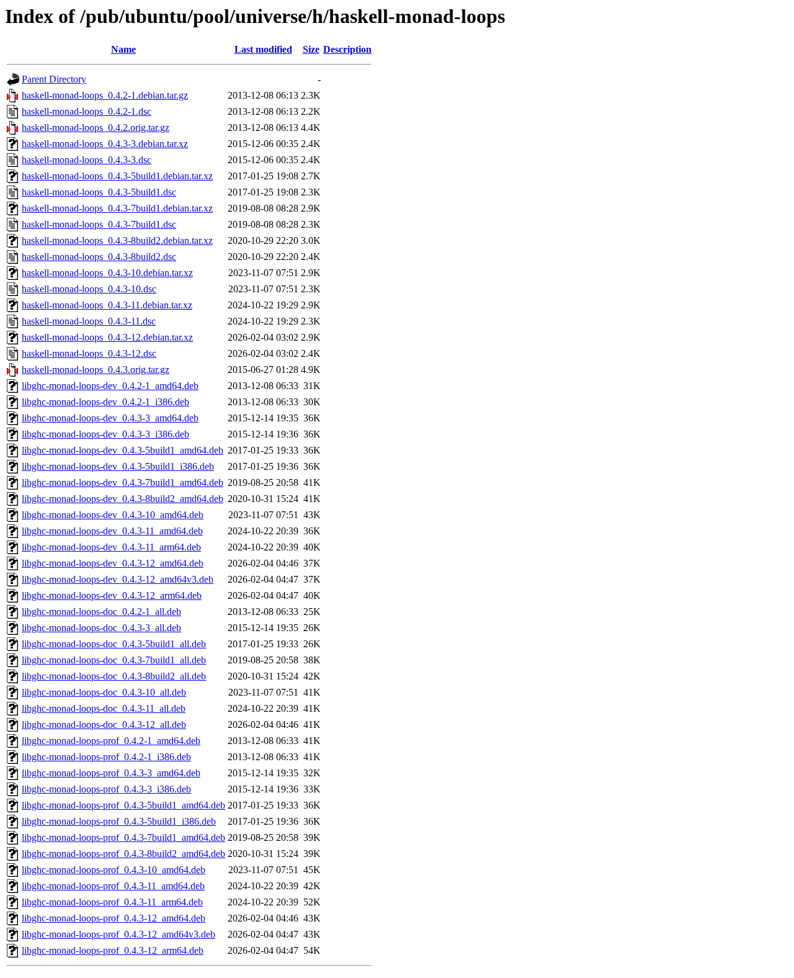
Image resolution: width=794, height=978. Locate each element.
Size (311, 49)
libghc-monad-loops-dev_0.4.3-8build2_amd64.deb (122, 498)
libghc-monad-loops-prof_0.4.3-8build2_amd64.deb (123, 853)
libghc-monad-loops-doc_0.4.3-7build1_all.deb (114, 660)
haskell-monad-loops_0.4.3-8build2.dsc (99, 256)
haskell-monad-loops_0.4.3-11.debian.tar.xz (107, 305)
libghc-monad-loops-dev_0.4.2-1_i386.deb (105, 402)
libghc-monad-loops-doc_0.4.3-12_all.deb (104, 724)
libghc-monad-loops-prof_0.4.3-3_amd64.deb (111, 773)
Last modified (263, 49)
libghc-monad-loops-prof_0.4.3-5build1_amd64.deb (123, 805)
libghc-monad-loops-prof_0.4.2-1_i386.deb (106, 756)
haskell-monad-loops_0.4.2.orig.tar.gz (95, 127)
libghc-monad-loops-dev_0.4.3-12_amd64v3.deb (117, 579)
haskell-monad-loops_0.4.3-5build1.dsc (99, 192)
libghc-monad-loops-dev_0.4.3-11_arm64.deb (111, 547)
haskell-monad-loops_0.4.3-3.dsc (86, 160)
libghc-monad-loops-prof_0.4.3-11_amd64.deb (113, 886)
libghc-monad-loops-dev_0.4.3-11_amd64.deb (112, 531)
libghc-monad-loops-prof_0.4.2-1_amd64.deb (111, 740)
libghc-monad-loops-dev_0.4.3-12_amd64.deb (112, 563)
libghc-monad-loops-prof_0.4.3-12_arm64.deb (112, 950)
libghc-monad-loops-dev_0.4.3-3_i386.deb (105, 434)
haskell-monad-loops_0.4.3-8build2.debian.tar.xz (117, 240)
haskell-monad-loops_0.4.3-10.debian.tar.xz (107, 272)
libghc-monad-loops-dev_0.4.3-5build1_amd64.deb (122, 450)
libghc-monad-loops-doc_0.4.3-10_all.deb (104, 692)
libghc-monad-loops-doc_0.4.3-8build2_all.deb (114, 676)
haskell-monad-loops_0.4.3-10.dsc (89, 289)
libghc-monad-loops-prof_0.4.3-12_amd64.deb (113, 918)
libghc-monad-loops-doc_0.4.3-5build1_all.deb (114, 644)
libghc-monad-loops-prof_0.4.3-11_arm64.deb (112, 902)
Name (123, 49)
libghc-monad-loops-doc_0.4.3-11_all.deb (103, 708)
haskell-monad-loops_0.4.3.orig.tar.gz (95, 369)
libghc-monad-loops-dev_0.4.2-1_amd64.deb (110, 385)
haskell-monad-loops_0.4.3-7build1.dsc (99, 224)
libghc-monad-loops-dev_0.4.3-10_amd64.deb (112, 514)
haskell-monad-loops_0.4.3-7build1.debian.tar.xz (117, 208)
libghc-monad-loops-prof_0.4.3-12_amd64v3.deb (118, 934)
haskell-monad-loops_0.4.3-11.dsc (89, 321)
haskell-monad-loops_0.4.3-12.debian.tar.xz (107, 337)
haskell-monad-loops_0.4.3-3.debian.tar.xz (105, 143)
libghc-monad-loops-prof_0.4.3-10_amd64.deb (113, 869)
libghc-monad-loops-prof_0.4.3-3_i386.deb (106, 789)
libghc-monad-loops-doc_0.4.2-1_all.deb (101, 611)
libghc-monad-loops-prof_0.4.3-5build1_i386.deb (119, 821)
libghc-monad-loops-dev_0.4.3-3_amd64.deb (110, 418)
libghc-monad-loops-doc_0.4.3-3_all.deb (101, 627)
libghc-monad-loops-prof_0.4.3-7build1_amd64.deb (123, 837)
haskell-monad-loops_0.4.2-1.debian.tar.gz (105, 95)
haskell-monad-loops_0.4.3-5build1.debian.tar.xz (117, 176)
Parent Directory (54, 79)
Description (347, 49)
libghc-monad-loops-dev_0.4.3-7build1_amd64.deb (122, 482)
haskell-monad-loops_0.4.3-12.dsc (89, 353)
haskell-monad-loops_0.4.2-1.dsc (86, 111)
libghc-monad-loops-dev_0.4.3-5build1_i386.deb (118, 466)
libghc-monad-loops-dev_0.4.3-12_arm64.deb (112, 595)
